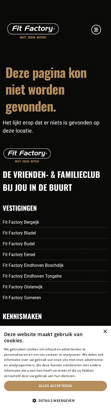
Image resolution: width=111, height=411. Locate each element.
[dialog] (55, 368)
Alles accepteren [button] (55, 386)
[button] (55, 401)
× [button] (105, 332)
